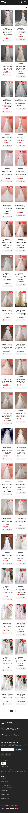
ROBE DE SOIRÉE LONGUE (5, 798)
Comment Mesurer (4, 781)
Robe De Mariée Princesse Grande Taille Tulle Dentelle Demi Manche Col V (20, 208)
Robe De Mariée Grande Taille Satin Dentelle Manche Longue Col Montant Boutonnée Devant (21, 173)
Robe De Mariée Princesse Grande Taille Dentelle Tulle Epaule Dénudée (20, 277)
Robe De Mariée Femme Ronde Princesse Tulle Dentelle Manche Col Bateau (21, 590)
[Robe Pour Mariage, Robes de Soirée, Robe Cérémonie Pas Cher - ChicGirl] (3, 2)
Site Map (2, 800)
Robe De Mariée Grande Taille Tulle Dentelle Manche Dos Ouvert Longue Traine (7, 208)
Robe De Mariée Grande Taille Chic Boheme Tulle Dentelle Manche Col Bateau (20, 626)
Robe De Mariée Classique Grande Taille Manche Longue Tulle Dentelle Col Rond (7, 278)
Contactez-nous (4, 780)
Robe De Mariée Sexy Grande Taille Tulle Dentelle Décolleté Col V (7, 697)
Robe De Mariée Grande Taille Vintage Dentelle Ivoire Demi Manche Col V (21, 313)
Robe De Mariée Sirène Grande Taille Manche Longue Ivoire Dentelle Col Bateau (7, 32)
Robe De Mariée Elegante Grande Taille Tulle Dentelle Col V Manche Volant (21, 243)
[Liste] (26, 7)
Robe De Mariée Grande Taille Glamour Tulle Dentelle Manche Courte (21, 485)
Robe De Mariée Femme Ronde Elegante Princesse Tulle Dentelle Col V (7, 626)
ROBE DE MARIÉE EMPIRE (5, 794)
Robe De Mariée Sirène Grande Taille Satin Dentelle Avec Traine (21, 32)
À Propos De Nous (4, 778)
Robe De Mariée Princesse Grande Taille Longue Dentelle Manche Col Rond (7, 243)
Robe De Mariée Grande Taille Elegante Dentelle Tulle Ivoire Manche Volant (20, 346)
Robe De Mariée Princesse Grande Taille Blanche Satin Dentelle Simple (7, 556)
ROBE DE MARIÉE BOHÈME (5, 795)
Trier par (2, 7)
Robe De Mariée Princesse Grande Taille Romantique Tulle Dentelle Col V (20, 661)
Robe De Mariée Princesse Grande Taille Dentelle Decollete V (20, 102)
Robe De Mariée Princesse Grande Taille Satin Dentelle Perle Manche (7, 346)
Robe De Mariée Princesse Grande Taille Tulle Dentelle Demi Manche (7, 313)
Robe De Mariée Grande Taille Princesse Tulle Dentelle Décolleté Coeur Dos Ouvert (7, 591)
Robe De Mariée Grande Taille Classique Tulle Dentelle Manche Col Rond (21, 414)
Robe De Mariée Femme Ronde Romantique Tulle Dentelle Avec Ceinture (20, 697)
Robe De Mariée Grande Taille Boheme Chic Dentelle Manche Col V (21, 556)
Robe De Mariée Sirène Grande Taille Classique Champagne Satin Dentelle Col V (20, 68)
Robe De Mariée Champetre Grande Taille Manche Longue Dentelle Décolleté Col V (7, 103)
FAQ (1, 784)
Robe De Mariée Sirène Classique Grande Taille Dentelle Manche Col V (20, 138)
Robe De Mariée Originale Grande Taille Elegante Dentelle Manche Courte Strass (7, 486)
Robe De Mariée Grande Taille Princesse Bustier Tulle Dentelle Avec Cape (21, 380)
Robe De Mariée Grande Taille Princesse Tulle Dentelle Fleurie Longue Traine (7, 380)
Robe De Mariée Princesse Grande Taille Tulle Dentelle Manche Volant (7, 138)
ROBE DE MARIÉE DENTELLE (5, 792)
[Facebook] (2, 754)
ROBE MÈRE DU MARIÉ (4, 797)
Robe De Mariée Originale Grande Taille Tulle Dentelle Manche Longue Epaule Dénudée (21, 450)
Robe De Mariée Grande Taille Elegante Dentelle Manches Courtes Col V (7, 662)
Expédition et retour (4, 783)
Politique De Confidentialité (6, 785)
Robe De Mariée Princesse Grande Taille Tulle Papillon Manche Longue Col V (7, 173)
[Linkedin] (9, 754)
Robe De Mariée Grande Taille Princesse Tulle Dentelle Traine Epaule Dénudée (7, 450)
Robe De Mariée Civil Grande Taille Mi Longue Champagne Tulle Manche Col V (20, 521)
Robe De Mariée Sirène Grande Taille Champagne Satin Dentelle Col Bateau (7, 67)
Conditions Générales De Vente (6, 787)
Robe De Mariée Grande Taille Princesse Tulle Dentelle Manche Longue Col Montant (7, 415)
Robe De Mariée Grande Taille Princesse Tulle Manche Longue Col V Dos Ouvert (7, 521)
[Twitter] (6, 754)
